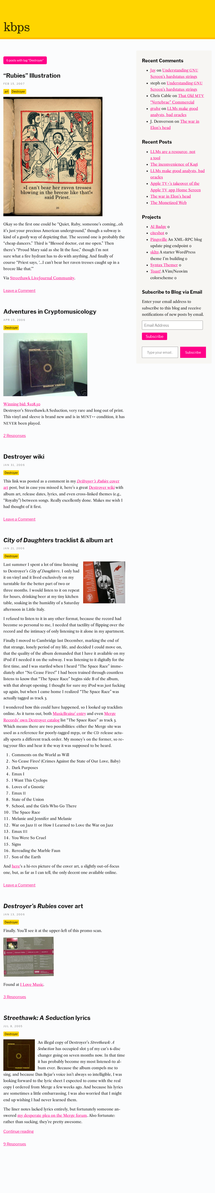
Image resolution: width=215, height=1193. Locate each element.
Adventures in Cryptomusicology (49, 311)
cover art (43, 905)
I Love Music (31, 984)
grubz (155, 108)
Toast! (155, 271)
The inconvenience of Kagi (174, 164)
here (16, 866)
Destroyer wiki (23, 456)
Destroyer (18, 91)
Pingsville (158, 239)
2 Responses (14, 435)
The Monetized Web (168, 202)
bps (16, 27)
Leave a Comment (19, 290)
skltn (154, 252)
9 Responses (14, 1143)
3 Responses (14, 996)
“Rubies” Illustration (31, 75)
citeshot (157, 233)
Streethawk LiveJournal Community (42, 278)
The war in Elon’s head (170, 196)
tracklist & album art (58, 540)
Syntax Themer (164, 265)
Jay (153, 70)
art (6, 91)
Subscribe (154, 336)
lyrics (46, 1017)
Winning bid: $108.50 (21, 404)
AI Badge (158, 226)
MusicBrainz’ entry (69, 713)
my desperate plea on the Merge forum (52, 1115)
